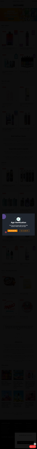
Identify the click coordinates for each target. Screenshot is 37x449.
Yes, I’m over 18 (12, 230)
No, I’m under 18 (24, 230)
